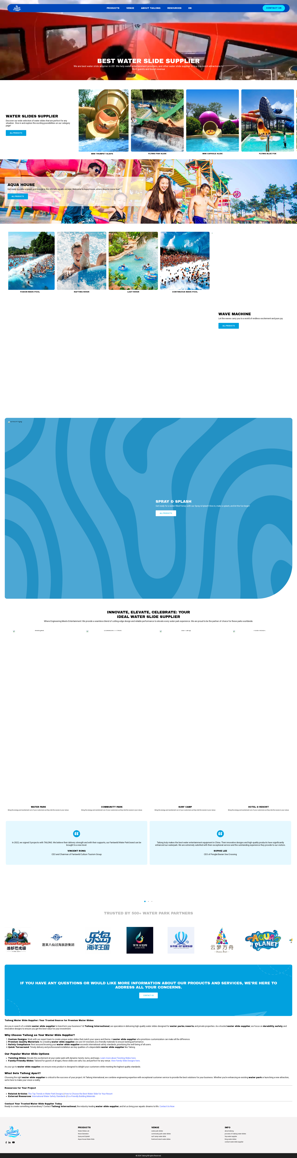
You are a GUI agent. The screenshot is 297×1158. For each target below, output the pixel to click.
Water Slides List (83, 1131)
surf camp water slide (158, 1136)
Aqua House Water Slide (86, 1139)
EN (190, 8)
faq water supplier (231, 1136)
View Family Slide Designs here (125, 1060)
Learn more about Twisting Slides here (118, 1058)
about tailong (229, 1131)
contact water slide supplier (234, 1142)
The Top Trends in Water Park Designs (45, 1093)
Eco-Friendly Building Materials (81, 1096)
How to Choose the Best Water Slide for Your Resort (88, 1093)
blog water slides (230, 1139)
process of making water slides (235, 1134)
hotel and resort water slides (160, 1139)
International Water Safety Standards (49, 1096)
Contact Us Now (167, 1106)
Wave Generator (83, 1134)
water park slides (157, 1131)
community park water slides (161, 1134)
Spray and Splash (84, 1136)
